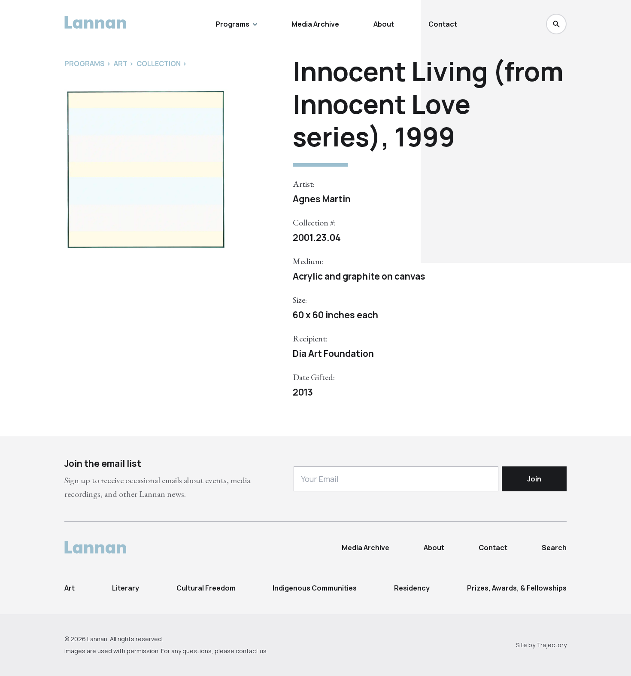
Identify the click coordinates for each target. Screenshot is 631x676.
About (383, 24)
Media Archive (315, 24)
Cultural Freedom (206, 588)
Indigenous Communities (315, 588)
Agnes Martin (322, 199)
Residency (412, 588)
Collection (159, 63)
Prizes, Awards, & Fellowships (517, 588)
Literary (125, 588)
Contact (442, 24)
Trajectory (552, 645)
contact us (251, 651)
